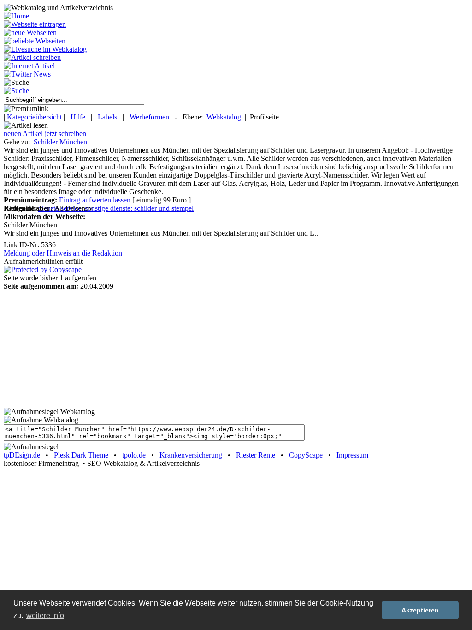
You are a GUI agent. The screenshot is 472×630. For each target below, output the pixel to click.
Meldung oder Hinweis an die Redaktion (63, 253)
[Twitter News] (27, 74)
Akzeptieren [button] (420, 610)
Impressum (352, 455)
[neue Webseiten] (30, 32)
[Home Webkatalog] (16, 16)
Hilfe (78, 117)
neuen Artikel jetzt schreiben (45, 133)
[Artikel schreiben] (32, 57)
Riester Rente (255, 455)
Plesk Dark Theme (81, 455)
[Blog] (29, 66)
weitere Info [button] (45, 615)
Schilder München (60, 142)
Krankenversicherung (190, 455)
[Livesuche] (45, 49)
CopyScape (306, 455)
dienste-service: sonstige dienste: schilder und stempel (116, 208)
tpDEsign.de (22, 455)
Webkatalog (223, 117)
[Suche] (16, 91)
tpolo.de (134, 455)
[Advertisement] (61, 348)
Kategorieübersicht (34, 117)
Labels (107, 117)
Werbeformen (149, 117)
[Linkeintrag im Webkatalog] (35, 24)
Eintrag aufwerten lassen (94, 200)
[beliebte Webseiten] (34, 41)
